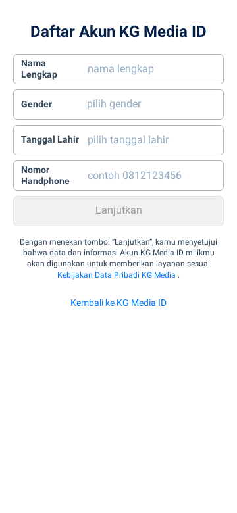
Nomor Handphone (45, 175)
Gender (36, 104)
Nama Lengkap (39, 69)
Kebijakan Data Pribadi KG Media (116, 275)
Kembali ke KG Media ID (118, 302)
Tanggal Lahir (50, 139)
